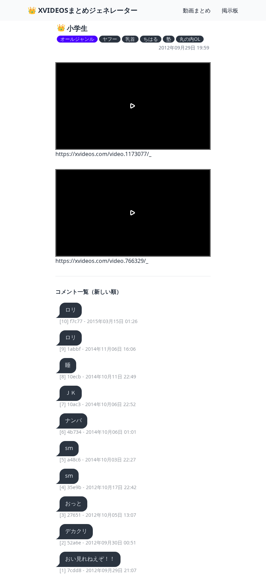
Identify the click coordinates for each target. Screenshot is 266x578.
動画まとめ (197, 10)
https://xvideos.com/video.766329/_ (101, 261)
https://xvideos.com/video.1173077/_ (103, 154)
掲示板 (230, 10)
